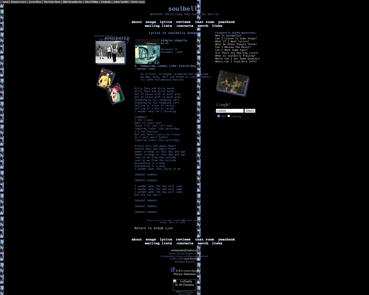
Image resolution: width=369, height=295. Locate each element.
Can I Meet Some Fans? (231, 50)
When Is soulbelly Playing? (235, 55)
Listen (151, 69)
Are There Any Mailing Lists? (236, 53)
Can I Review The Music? (233, 47)
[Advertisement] (328, 10)
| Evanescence (17, 2)
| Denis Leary (137, 2)
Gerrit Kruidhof (191, 258)
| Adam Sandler (120, 2)
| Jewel (5, 2)
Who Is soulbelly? (228, 35)
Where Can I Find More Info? (236, 61)
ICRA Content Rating (187, 270)
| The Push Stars (51, 2)
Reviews (142, 69)
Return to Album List (154, 228)
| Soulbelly (105, 2)
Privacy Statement (184, 274)
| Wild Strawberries (71, 2)
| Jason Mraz (34, 2)
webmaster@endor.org (184, 250)
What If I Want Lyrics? (232, 41)
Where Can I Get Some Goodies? (237, 58)
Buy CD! (165, 43)
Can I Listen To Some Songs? (236, 38)
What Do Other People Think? (236, 44)
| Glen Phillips (90, 2)
